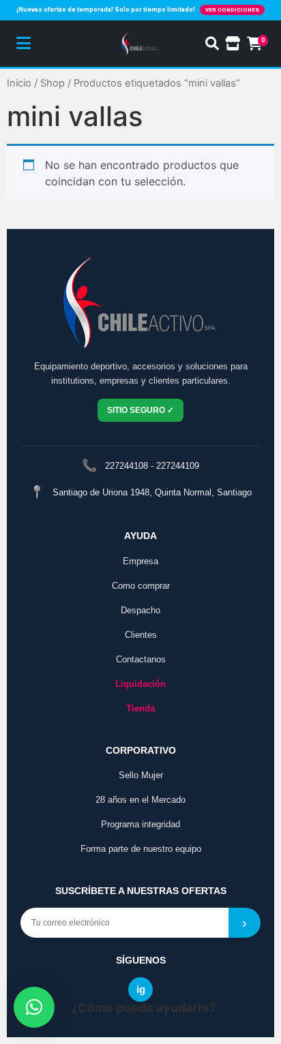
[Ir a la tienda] (233, 43)
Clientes (141, 635)
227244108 (126, 466)
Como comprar (141, 586)
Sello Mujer (141, 775)
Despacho (140, 610)
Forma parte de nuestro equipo (140, 849)
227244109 (177, 466)
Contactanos (141, 659)
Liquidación (140, 684)
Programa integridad (140, 824)
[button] (34, 1007)
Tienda (140, 708)
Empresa (140, 561)
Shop (52, 83)
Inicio (19, 83)
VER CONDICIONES (232, 10)
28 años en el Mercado (140, 800)
